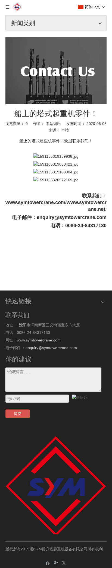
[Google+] (56, 563)
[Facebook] (47, 563)
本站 (65, 130)
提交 (17, 413)
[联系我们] (56, 70)
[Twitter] (64, 563)
